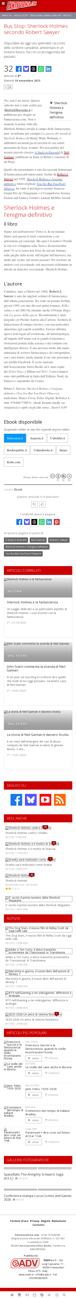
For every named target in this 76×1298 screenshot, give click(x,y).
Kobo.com (13, 462)
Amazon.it (36, 438)
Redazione (59, 1221)
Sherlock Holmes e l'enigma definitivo (26, 546)
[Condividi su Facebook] (18, 69)
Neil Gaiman (38, 540)
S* (19, 76)
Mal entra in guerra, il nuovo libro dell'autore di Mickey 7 (35, 980)
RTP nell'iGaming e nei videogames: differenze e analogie (36, 1001)
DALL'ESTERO (17, 655)
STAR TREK (31, 1129)
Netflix (67, 15)
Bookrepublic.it (17, 450)
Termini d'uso (19, 1221)
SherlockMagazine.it (17, 110)
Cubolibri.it (57, 438)
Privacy (34, 1221)
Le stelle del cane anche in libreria (48, 1067)
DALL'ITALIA (31, 1042)
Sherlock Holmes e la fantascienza (32, 602)
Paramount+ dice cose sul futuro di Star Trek (47, 1134)
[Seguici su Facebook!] (16, 799)
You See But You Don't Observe (23, 553)
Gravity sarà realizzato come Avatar (28, 865)
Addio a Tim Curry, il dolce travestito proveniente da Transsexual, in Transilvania (37, 958)
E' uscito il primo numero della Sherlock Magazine (37, 905)
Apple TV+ (7, 15)
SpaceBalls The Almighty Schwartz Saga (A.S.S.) (34, 1176)
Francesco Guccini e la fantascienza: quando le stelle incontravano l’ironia (45, 1048)
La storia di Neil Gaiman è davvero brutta (38, 734)
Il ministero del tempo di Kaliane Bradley (47, 1112)
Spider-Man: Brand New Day (45, 15)
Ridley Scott (21, 15)
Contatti (38, 1225)
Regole (45, 1221)
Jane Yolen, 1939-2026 (41, 1089)
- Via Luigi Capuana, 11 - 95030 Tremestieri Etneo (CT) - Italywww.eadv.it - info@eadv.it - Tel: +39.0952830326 (42, 1269)
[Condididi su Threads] (33, 69)
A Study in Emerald (47, 152)
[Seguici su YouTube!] (45, 799)
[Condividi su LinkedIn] (48, 69)
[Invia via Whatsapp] (41, 69)
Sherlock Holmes (16, 880)
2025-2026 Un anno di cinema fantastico (31, 1019)
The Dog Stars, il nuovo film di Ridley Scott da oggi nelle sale (38, 937)
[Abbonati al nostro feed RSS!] (59, 799)
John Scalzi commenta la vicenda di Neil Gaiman (36, 668)
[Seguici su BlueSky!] (30, 799)
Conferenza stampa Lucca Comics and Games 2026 (38, 1198)
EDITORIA (15, 591)
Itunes (63, 450)
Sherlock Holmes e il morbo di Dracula (30, 849)
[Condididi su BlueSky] (26, 69)
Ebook (18, 489)
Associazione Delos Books (35, 1245)
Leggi (35, 1058)
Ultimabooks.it (43, 450)
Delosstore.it (15, 438)
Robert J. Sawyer (59, 540)
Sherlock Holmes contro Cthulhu (26, 833)
